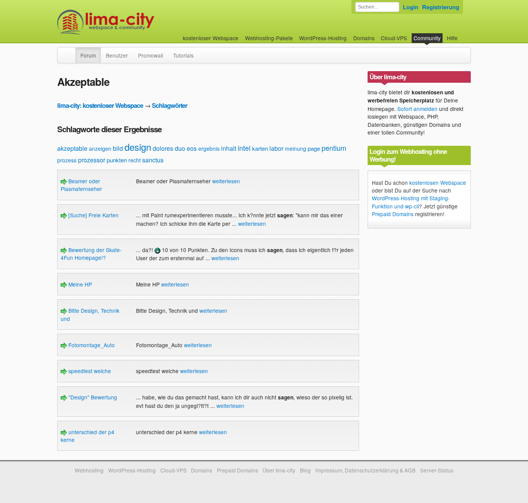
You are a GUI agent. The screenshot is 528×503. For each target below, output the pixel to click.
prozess (67, 160)
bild (118, 148)
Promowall (150, 55)
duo (180, 148)
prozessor (91, 159)
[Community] (70, 51)
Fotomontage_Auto (91, 345)
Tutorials (183, 55)
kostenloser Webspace (210, 38)
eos (192, 148)
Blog (305, 470)
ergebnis (209, 148)
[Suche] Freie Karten (93, 215)
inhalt (228, 148)
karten (260, 148)
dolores (163, 148)
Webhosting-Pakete (269, 38)
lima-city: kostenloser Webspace (100, 105)
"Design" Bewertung (92, 397)
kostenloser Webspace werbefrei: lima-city (134, 22)
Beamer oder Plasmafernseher (81, 185)
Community (427, 38)
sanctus (153, 159)
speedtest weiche (89, 371)
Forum (88, 55)
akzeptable (72, 148)
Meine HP (79, 284)
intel (244, 148)
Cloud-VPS (394, 38)
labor (276, 148)
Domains (364, 38)
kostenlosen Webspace (437, 182)
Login (410, 7)
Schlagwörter (169, 105)
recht (134, 160)
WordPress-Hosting (323, 38)
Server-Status (436, 470)
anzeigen (100, 148)
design (137, 146)
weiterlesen (226, 181)
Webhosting (89, 470)
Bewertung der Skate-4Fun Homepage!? (91, 253)
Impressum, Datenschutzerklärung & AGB (365, 470)
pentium (334, 148)
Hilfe (452, 38)
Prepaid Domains (393, 214)
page (314, 148)
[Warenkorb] (464, 34)
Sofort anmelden (417, 109)
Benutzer (117, 55)
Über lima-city (278, 470)
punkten (117, 160)
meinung (295, 148)
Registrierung (440, 7)
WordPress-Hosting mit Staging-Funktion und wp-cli (411, 202)
